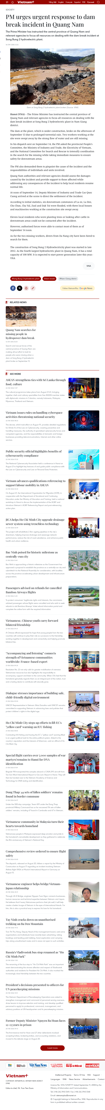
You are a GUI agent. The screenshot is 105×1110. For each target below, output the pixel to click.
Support (96, 1075)
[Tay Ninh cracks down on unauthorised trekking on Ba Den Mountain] (84, 928)
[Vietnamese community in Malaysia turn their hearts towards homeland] (84, 830)
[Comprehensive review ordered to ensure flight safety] (84, 859)
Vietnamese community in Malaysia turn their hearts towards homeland (35, 824)
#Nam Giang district (68, 278)
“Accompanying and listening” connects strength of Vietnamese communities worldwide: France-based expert (31, 657)
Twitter (19, 288)
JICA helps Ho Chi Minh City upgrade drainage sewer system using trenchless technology (35, 522)
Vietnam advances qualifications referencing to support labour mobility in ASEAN (35, 483)
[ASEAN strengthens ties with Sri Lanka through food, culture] (84, 388)
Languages (55, 1079)
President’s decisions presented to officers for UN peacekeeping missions (35, 987)
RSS (89, 1075)
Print (26, 288)
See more (15, 373)
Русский (90, 2)
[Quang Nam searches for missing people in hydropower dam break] (21, 316)
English (61, 2)
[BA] (83, 1065)
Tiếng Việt (52, 2)
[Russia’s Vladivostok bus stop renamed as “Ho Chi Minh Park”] (84, 960)
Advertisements (89, 1079)
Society (10, 9)
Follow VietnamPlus (70, 288)
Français (69, 2)
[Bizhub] (12, 1065)
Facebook (13, 288)
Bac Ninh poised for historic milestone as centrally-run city (32, 554)
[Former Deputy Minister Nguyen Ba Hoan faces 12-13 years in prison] (84, 1028)
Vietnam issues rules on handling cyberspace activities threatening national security (34, 415)
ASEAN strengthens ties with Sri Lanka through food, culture (36, 382)
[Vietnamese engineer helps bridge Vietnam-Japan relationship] (84, 892)
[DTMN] (65, 1065)
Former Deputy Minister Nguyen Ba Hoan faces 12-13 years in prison (35, 1023)
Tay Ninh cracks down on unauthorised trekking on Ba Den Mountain (30, 922)
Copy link (33, 288)
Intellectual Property (63, 1075)
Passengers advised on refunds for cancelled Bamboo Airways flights (34, 590)
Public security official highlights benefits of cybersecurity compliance (33, 453)
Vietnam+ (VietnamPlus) (26, 2)
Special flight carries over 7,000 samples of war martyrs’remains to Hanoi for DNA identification (36, 759)
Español (77, 2)
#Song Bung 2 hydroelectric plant (25, 278)
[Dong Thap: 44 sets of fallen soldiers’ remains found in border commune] (84, 800)
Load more (53, 1047)
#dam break (49, 278)
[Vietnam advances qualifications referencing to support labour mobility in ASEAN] (84, 489)
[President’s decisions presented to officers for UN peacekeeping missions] (84, 993)
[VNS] (29, 1065)
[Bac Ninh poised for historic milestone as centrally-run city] (84, 560)
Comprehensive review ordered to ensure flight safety (36, 853)
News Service (74, 1079)
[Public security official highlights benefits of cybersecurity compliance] (84, 459)
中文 (83, 2)
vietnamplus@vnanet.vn (66, 1095)
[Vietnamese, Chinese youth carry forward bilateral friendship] (84, 628)
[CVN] (47, 1065)
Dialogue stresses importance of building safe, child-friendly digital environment (35, 695)
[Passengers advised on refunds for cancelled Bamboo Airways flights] (84, 596)
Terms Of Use (79, 1075)
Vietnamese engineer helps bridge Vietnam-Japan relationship (33, 886)
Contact (101, 1079)
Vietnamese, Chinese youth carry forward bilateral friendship (32, 623)
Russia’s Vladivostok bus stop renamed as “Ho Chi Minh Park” (35, 954)
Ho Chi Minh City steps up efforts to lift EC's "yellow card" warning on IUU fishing (34, 725)
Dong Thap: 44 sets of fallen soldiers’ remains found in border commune (34, 794)
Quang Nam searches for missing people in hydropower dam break (21, 334)
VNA (64, 1079)
